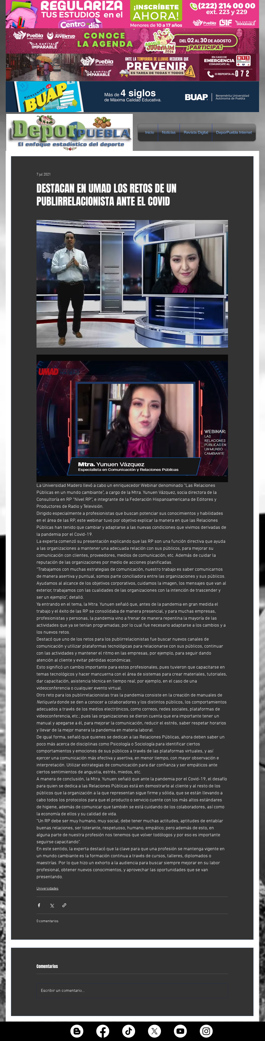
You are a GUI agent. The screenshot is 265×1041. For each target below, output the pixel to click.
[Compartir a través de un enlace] (64, 905)
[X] (154, 1031)
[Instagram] (206, 1031)
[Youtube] (180, 1031)
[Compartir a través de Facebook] (38, 905)
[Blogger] (76, 1031)
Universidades (47, 888)
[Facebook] (102, 1031)
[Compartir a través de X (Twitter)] (51, 905)
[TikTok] (128, 1031)
